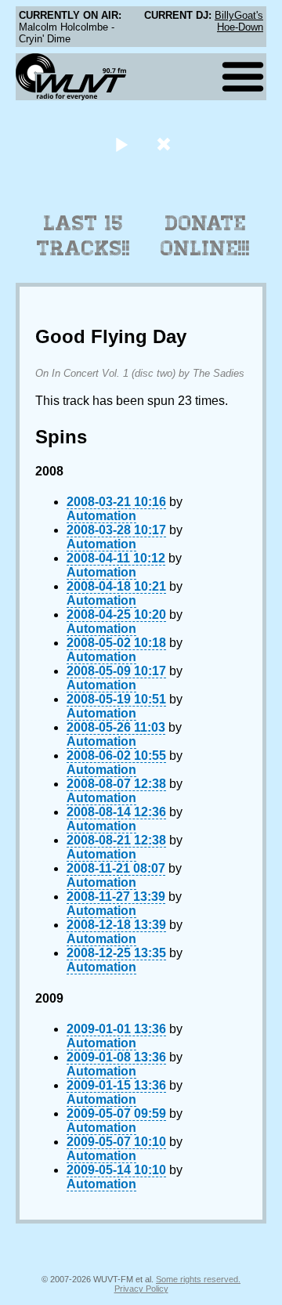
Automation (101, 515)
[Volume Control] (165, 143)
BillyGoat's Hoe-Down (239, 21)
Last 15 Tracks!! (83, 236)
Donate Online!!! (205, 236)
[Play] (121, 143)
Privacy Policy (141, 1288)
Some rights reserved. (198, 1279)
